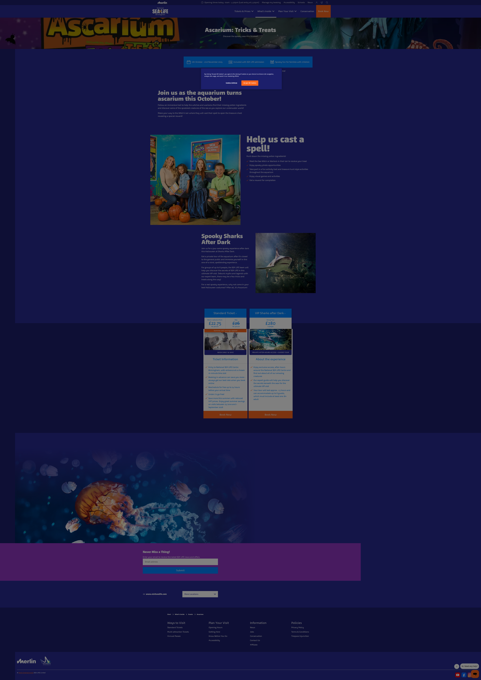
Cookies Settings (231, 83)
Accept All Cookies (250, 83)
